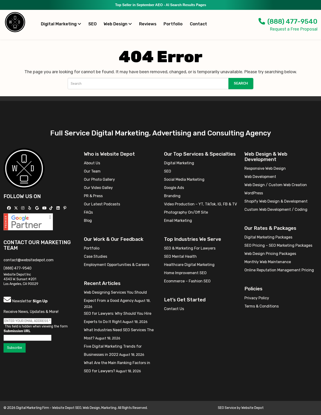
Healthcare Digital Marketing (189, 264)
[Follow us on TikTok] (51, 208)
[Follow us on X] (16, 208)
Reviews (148, 24)
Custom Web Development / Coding (275, 209)
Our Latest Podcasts (102, 204)
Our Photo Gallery (99, 179)
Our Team (92, 171)
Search (241, 83)
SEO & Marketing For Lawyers (189, 248)
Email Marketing (178, 220)
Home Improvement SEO (185, 273)
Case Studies (95, 256)
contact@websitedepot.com (29, 260)
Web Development (260, 176)
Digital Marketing (59, 24)
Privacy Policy (256, 298)
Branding (172, 196)
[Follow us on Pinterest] (65, 208)
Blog (88, 220)
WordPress (253, 193)
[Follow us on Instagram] (23, 208)
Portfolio (173, 24)
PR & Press (93, 196)
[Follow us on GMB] (37, 208)
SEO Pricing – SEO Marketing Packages (278, 245)
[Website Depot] (24, 168)
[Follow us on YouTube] (45, 208)
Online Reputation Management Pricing (279, 270)
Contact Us (174, 309)
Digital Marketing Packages (268, 237)
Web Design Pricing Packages (270, 253)
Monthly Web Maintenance (267, 262)
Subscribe (14, 348)
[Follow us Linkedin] (58, 208)
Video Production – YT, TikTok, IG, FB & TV (200, 204)
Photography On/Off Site (186, 212)
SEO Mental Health (180, 256)
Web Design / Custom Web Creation (275, 185)
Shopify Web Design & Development (276, 201)
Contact (198, 24)
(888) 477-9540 (292, 21)
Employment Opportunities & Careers (116, 264)
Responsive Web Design (265, 168)
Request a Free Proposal (293, 29)
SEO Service (227, 408)
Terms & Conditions (261, 306)
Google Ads (174, 187)
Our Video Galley (98, 187)
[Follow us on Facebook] (9, 208)
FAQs (88, 212)
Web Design (116, 24)
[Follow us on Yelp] (30, 208)
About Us (92, 163)
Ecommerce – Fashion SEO (187, 281)
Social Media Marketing (184, 179)
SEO (92, 24)
